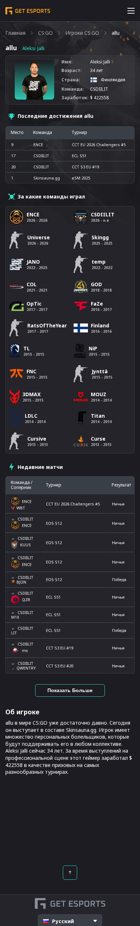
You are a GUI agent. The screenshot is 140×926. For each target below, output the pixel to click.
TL (26, 348)
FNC (31, 371)
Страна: (70, 80)
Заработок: (75, 98)
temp (99, 261)
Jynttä (100, 371)
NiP (93, 348)
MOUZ (98, 394)
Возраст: (71, 70)
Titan (98, 415)
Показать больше (70, 690)
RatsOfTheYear (47, 325)
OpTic (34, 303)
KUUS (25, 544)
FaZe (97, 303)
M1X (15, 617)
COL (32, 284)
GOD (96, 284)
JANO (33, 261)
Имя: (67, 62)
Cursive (36, 438)
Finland (100, 325)
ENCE (38, 144)
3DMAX (32, 394)
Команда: (72, 89)
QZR (26, 599)
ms (25, 650)
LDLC (31, 415)
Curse (98, 438)
